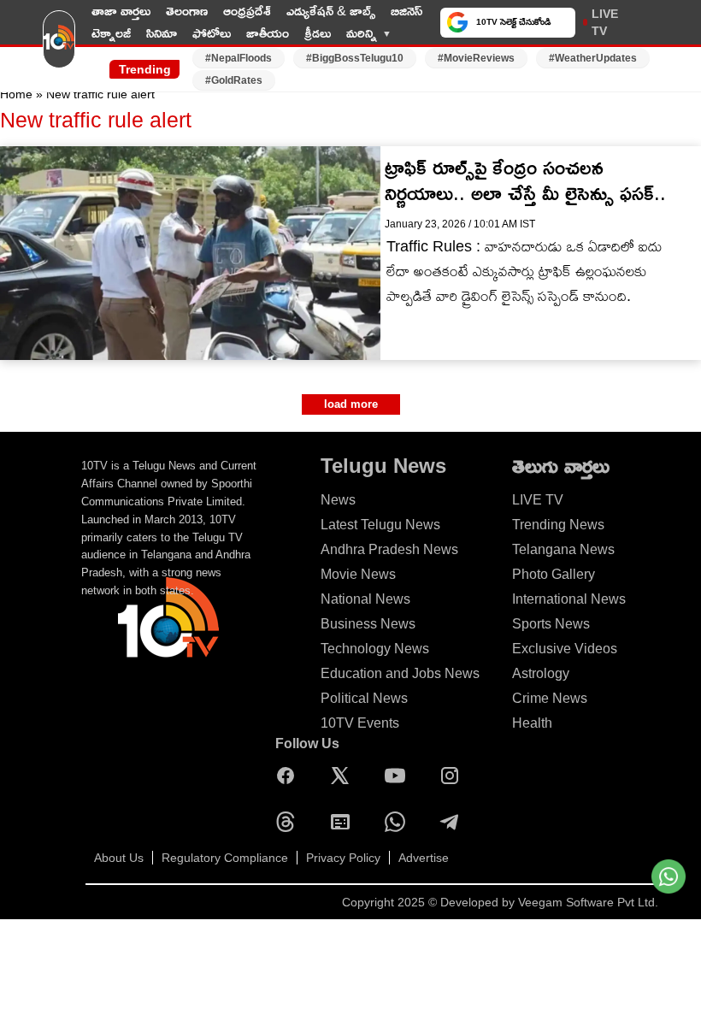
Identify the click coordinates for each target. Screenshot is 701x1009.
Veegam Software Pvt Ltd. (588, 902)
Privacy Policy (343, 857)
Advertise (423, 857)
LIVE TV (605, 22)
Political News (364, 698)
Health (532, 723)
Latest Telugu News (380, 524)
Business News (368, 624)
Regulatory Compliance (225, 857)
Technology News (375, 648)
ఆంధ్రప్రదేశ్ (247, 10)
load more (351, 404)
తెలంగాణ (187, 10)
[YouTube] (399, 775)
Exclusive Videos (564, 648)
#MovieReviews (476, 58)
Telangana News (563, 549)
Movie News (358, 574)
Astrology (540, 673)
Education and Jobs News (400, 673)
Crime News (549, 698)
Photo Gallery (553, 574)
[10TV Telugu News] (59, 45)
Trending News (558, 524)
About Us (119, 857)
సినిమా (161, 33)
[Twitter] (344, 775)
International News (569, 599)
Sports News (551, 624)
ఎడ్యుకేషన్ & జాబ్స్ (330, 10)
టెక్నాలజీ (111, 33)
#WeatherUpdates (593, 58)
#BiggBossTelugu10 (355, 58)
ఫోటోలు (211, 33)
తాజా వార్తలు (120, 10)
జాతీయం (267, 33)
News (338, 500)
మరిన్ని (361, 33)
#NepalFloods (238, 58)
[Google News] (344, 821)
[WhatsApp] (399, 821)
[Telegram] (453, 821)
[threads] (289, 821)
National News (365, 599)
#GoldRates (233, 80)
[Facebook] (289, 775)
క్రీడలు (317, 33)
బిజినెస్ (406, 10)
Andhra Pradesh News (389, 549)
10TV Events (360, 723)
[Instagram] (453, 775)
